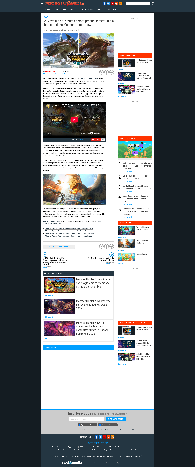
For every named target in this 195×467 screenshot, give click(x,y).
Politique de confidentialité (130, 456)
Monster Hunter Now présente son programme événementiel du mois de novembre (93, 283)
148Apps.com (85, 447)
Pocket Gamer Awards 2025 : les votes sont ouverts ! (143, 75)
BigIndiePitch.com (111, 450)
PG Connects (96, 450)
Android (50, 74)
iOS (42, 9)
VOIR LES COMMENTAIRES (59, 247)
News (65, 9)
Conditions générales (106, 456)
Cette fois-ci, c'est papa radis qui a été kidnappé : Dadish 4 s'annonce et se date (137, 166)
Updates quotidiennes (88, 425)
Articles (77, 9)
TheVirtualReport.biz (81, 450)
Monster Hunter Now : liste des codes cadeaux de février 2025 (69, 228)
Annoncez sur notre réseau (83, 456)
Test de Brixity (141, 254)
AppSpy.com (72, 447)
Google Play (56, 224)
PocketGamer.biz (99, 447)
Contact (66, 456)
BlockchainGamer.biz (62, 450)
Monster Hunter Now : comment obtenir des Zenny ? (65, 231)
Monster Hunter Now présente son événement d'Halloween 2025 (93, 304)
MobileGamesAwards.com (130, 450)
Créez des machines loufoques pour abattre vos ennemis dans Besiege (136, 211)
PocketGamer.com (58, 447)
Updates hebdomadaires (110, 425)
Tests (71, 9)
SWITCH (58, 9)
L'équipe (57, 456)
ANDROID (49, 9)
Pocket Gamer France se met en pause (144, 61)
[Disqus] (78, 378)
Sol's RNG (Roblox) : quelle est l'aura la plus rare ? (143, 88)
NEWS (45, 17)
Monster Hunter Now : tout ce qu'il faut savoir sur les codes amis (69, 233)
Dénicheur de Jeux (113, 9)
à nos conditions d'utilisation (103, 430)
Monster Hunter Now (62, 74)
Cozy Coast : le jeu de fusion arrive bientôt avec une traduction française (137, 199)
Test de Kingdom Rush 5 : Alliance (142, 228)
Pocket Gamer (84, 140)
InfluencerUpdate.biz (133, 447)
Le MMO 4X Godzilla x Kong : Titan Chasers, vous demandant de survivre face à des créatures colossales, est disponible (55, 261)
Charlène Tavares (51, 72)
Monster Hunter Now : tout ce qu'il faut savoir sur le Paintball (68, 236)
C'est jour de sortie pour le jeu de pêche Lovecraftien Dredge (101, 259)
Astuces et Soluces (88, 9)
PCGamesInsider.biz (115, 447)
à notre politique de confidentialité (124, 430)
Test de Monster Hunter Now (142, 241)
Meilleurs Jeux (100, 9)
